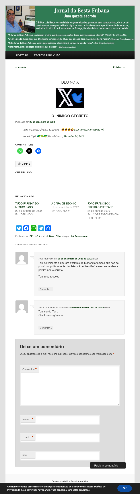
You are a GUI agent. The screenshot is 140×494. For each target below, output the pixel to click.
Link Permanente (79, 236)
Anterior (21, 67)
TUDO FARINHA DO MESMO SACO (27, 205)
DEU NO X (35, 236)
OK (125, 488)
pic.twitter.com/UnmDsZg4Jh (89, 129)
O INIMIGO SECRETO (70, 115)
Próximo (119, 67)
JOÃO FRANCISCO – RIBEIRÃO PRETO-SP (100, 205)
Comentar (46, 289)
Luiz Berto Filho (52, 236)
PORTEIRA (22, 55)
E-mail (27, 437)
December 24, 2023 (74, 136)
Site (24, 454)
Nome (27, 419)
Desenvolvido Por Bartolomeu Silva (70, 481)
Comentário (29, 369)
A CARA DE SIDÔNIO (63, 203)
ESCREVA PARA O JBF (47, 55)
